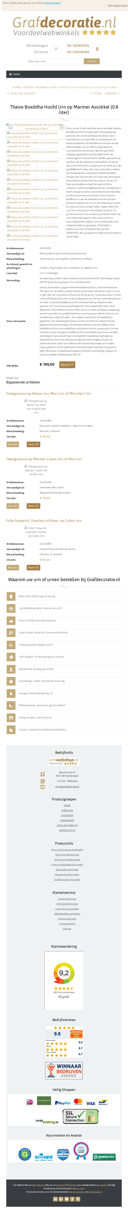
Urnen (67, 806)
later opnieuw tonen (118, 5)
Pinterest (72, 1185)
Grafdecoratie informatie (67, 880)
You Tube (80, 1188)
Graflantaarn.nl (95, 1192)
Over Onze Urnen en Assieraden (67, 850)
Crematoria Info (67, 924)
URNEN (29, 87)
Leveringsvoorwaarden (67, 909)
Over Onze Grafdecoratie (67, 860)
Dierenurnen (67, 821)
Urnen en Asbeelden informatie (67, 865)
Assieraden (67, 816)
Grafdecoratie (67, 830)
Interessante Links (67, 919)
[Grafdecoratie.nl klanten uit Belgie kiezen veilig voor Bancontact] (103, 1104)
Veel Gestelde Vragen (67, 904)
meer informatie (52, 3)
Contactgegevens (67, 899)
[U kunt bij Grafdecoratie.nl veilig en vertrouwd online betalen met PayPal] (62, 1104)
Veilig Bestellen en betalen (67, 914)
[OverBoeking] (47, 1123)
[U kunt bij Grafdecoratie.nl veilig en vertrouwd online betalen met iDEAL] (30, 1104)
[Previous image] (10, 126)
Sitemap (67, 929)
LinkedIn (103, 1185)
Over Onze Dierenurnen (67, 855)
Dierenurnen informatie (67, 875)
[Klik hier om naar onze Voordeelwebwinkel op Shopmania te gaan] (63, 1160)
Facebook (39, 1185)
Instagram (60, 1185)
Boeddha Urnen (46, 87)
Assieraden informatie (67, 870)
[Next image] (62, 126)
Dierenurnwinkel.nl (77, 1192)
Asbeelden (67, 811)
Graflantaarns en (67, 825)
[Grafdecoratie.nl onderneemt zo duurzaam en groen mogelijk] (104, 1160)
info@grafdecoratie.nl (67, 787)
